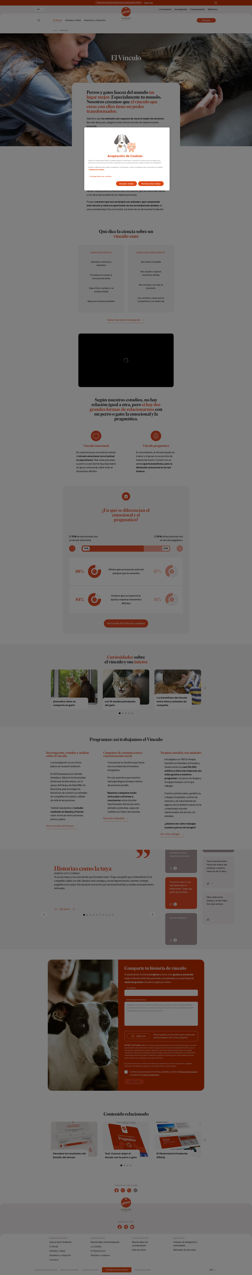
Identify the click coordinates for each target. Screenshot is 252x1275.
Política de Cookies (96, 169)
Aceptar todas (126, 183)
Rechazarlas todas (150, 183)
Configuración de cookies (101, 176)
